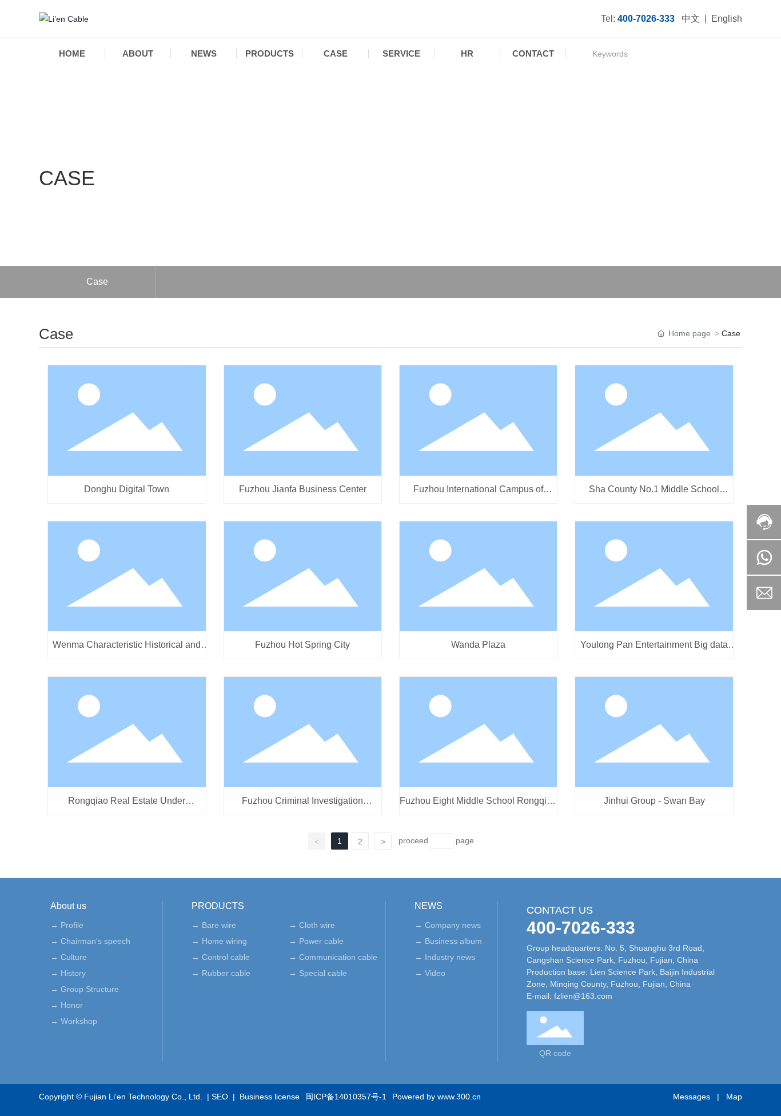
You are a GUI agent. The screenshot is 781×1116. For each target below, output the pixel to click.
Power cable (321, 941)
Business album (453, 941)
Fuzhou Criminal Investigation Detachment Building (302, 806)
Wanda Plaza (478, 644)
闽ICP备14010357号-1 (345, 1096)
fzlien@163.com (583, 996)
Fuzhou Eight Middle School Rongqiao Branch (478, 806)
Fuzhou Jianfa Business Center (302, 489)
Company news (453, 925)
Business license (270, 1096)
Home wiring (224, 941)
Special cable (323, 973)
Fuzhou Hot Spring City (302, 644)
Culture (74, 957)
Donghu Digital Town (126, 489)
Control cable (226, 957)
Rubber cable (226, 973)
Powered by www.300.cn (436, 1096)
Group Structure (90, 989)
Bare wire (219, 925)
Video (435, 973)
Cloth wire (317, 925)
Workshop (79, 1021)
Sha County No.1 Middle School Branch (654, 494)
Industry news (450, 957)
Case (97, 281)
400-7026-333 (581, 927)
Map (734, 1096)
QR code (555, 1053)
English (726, 18)
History (73, 973)
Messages (691, 1096)
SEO (220, 1096)
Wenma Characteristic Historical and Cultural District (127, 650)
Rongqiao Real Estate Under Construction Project (126, 806)
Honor (72, 1005)
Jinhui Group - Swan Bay (654, 801)
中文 (691, 18)
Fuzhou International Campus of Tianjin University (478, 494)
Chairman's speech (95, 941)
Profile (72, 925)
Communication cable (338, 957)
